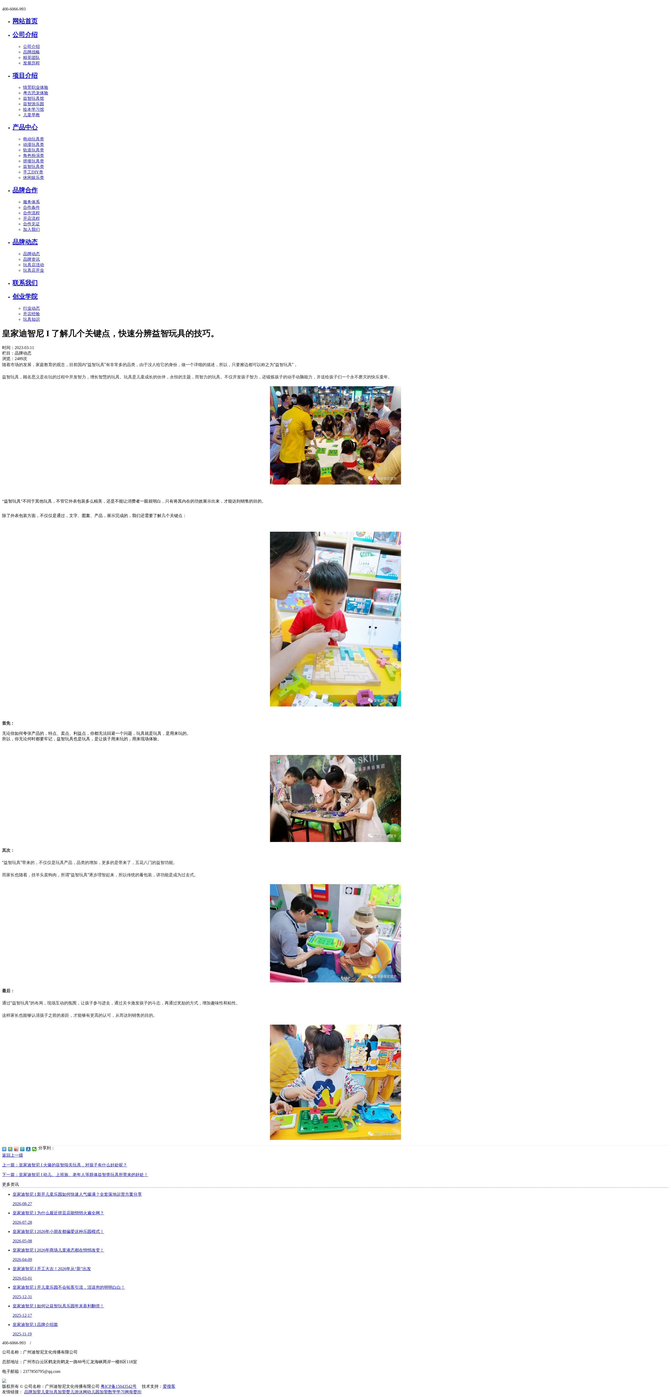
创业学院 (25, 296)
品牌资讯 (31, 259)
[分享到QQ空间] (10, 1149)
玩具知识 (31, 319)
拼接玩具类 (33, 161)
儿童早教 (31, 115)
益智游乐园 (33, 104)
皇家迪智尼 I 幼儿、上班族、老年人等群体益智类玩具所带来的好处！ (75, 1174)
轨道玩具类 (33, 150)
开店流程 (31, 218)
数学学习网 (118, 1392)
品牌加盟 (32, 1392)
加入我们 (31, 229)
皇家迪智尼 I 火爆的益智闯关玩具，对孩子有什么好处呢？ (64, 1165)
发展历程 (31, 63)
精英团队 (31, 57)
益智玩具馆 (33, 98)
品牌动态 (25, 241)
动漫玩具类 (33, 144)
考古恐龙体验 (35, 93)
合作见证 (31, 224)
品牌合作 (25, 190)
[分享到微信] (34, 1149)
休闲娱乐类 (33, 177)
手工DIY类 (33, 172)
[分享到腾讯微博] (22, 1149)
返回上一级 (12, 1155)
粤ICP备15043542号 (119, 1386)
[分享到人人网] (28, 1149)
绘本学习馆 (33, 109)
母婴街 (135, 1392)
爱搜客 (169, 1386)
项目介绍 (25, 75)
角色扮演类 (33, 155)
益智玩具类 (33, 166)
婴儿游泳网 (76, 1392)
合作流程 (31, 213)
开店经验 (31, 314)
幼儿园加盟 (97, 1392)
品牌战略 (31, 52)
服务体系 (31, 202)
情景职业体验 (35, 87)
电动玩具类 (33, 139)
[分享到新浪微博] (16, 1149)
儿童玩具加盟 (53, 1392)
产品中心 (25, 127)
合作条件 (31, 207)
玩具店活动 (33, 265)
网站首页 (25, 21)
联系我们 (25, 282)
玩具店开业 (33, 270)
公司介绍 (25, 34)
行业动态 (31, 308)
